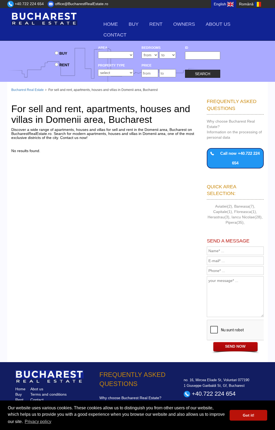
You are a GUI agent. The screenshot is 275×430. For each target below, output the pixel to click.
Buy (18, 394)
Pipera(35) (235, 222)
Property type (111, 65)
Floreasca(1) (245, 212)
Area (102, 48)
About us (218, 24)
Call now (240, 158)
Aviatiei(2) (223, 206)
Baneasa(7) (244, 206)
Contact (114, 35)
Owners (184, 24)
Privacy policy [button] (38, 421)
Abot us (36, 389)
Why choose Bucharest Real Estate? (130, 398)
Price (146, 65)
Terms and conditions (48, 394)
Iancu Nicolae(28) (246, 217)
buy (134, 24)
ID (186, 48)
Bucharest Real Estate (27, 90)
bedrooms (151, 48)
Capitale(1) (222, 212)
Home (110, 24)
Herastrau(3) (218, 217)
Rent (19, 400)
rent (155, 24)
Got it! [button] (248, 415)
